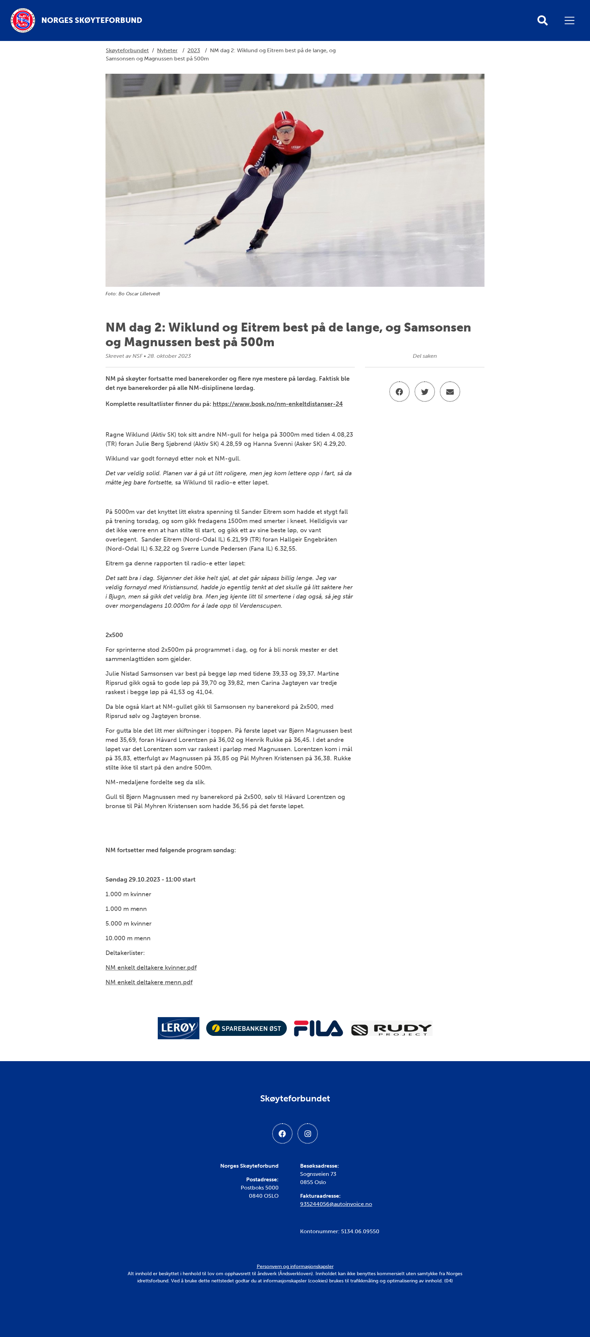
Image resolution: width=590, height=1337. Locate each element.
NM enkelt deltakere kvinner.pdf (151, 967)
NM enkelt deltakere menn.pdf (149, 982)
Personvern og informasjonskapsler (295, 1266)
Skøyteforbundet (127, 50)
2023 (193, 50)
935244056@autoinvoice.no (336, 1204)
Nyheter (167, 50)
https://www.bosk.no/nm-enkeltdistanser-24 (278, 404)
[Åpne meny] (571, 20)
